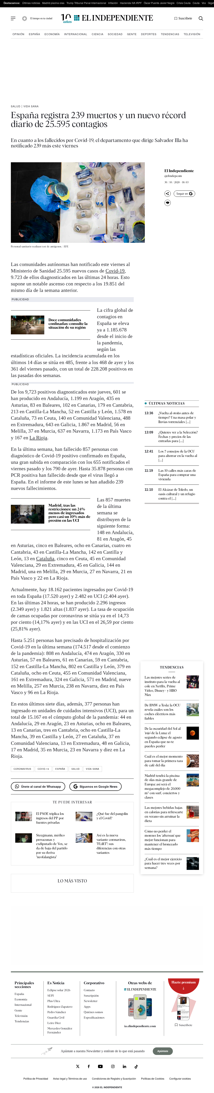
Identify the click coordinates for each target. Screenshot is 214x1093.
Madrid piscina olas (53, 3)
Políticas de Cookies (152, 1078)
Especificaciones (94, 1017)
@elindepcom (173, 175)
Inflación (113, 3)
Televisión (192, 34)
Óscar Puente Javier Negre (159, 3)
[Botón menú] (13, 18)
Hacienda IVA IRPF (131, 3)
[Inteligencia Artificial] (140, 1018)
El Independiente (179, 171)
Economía (52, 34)
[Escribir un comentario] (167, 203)
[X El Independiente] (77, 1067)
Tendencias (170, 34)
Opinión (18, 34)
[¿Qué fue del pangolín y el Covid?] (84, 818)
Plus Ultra (53, 1001)
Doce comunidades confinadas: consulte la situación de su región (68, 324)
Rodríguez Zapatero (59, 1006)
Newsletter (91, 1001)
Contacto (89, 990)
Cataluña (45, 558)
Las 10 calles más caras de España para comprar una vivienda (177, 475)
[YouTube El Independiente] (100, 1067)
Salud (15, 106)
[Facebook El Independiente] (89, 1067)
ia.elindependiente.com (140, 1026)
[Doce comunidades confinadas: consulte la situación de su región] (27, 325)
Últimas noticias (31, 3)
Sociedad (115, 34)
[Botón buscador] (201, 18)
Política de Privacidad (35, 1078)
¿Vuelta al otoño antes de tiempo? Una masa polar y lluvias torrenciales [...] (177, 417)
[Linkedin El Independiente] (124, 1067)
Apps (87, 1006)
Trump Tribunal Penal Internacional (86, 3)
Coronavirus (22, 768)
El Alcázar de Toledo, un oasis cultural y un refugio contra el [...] (176, 494)
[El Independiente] (107, 18)
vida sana (92, 768)
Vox (204, 3)
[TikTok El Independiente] (136, 1067)
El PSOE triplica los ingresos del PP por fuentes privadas (50, 818)
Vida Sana (31, 106)
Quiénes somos (93, 1012)
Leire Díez (54, 1023)
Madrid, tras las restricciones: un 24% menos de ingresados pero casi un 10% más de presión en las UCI (69, 513)
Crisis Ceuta (184, 3)
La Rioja (38, 437)
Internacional (75, 34)
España (34, 34)
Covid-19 (115, 271)
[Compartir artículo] (167, 193)
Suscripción (91, 995)
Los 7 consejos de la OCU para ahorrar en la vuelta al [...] (177, 455)
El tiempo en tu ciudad (41, 18)
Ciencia (97, 34)
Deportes (149, 34)
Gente (132, 34)
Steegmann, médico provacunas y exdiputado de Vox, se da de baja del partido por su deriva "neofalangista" (52, 846)
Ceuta (196, 3)
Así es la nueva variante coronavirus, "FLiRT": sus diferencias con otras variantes (111, 844)
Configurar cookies (180, 1078)
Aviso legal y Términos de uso (70, 1078)
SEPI (50, 995)
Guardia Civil (55, 1017)
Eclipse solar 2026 (58, 990)
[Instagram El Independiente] (113, 1067)
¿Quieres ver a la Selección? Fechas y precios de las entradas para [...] (178, 436)
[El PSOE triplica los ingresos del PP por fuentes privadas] (23, 818)
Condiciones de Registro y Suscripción (114, 1078)
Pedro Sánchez (56, 1012)
